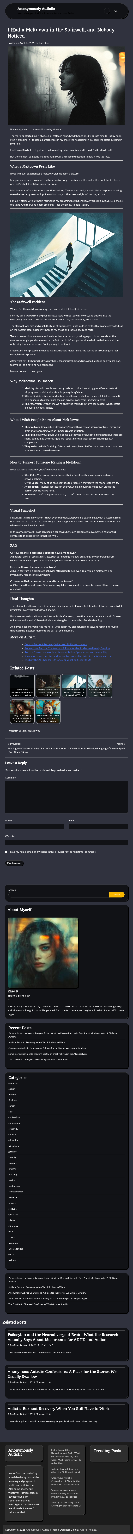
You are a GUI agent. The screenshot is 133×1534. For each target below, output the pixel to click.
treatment (13, 1243)
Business (12, 1100)
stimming (13, 1226)
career (11, 1106)
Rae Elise (44, 42)
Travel (11, 1237)
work (11, 1254)
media (11, 1180)
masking (12, 1174)
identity (12, 1157)
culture (12, 1134)
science (12, 1203)
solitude (12, 1208)
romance (12, 1197)
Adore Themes (88, 1529)
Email (73, 820)
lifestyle (12, 1168)
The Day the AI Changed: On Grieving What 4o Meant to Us (57, 659)
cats (10, 1111)
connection (14, 1123)
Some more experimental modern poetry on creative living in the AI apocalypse (68, 655)
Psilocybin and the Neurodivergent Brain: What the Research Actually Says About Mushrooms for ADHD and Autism (66, 1456)
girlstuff (12, 1151)
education (13, 1140)
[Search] (115, 11)
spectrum (13, 1214)
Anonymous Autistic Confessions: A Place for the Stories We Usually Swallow (67, 648)
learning (12, 1163)
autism (22, 730)
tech (10, 1231)
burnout (12, 1094)
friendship (13, 1146)
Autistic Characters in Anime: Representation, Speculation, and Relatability (66, 652)
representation (15, 1191)
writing (12, 1260)
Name (9, 820)
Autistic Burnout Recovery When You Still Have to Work (55, 644)
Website (9, 836)
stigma (11, 1220)
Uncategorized (15, 1248)
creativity (13, 1129)
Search (12, 889)
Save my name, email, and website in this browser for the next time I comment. (53, 851)
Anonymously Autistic (36, 8)
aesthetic (13, 1083)
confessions (14, 1117)
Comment (11, 777)
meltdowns (34, 730)
